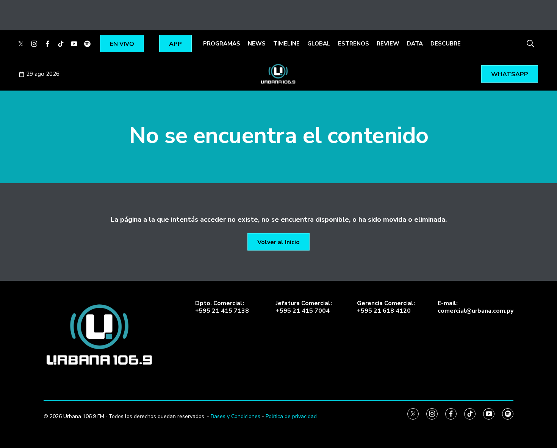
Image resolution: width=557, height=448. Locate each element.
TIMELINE (286, 43)
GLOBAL (318, 43)
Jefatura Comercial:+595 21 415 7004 (304, 307)
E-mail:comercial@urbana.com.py (475, 307)
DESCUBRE (445, 43)
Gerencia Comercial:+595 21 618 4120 (386, 307)
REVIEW (388, 43)
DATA (415, 43)
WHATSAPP (509, 74)
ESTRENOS (353, 43)
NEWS (257, 43)
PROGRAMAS (221, 43)
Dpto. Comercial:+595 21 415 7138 (222, 307)
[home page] (100, 335)
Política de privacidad (291, 416)
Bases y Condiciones (235, 416)
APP (175, 44)
